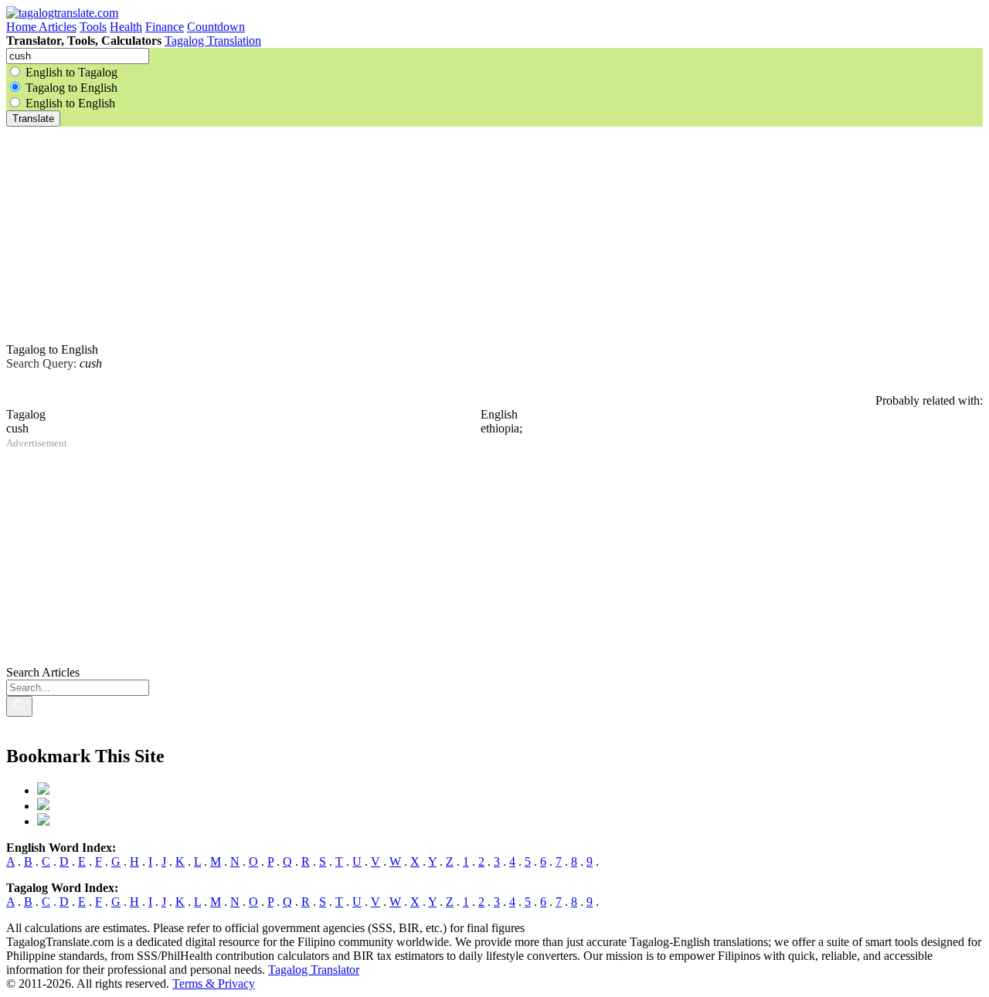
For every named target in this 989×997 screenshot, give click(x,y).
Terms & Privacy (213, 983)
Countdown (216, 26)
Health (126, 26)
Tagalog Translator (313, 969)
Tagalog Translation (213, 40)
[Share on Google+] (43, 821)
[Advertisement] (469, 235)
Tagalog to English (71, 87)
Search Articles (43, 672)
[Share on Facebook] (43, 790)
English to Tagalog (71, 72)
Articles (57, 26)
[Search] (19, 706)
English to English (70, 103)
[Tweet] (43, 805)
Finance (164, 26)
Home (22, 26)
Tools (93, 26)
